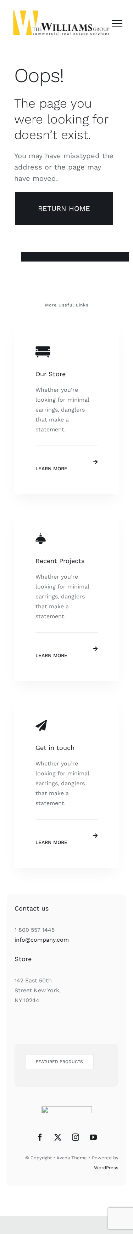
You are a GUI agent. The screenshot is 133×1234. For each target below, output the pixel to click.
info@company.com (42, 939)
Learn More (51, 468)
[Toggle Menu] (117, 23)
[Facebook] (40, 1137)
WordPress (106, 1167)
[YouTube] (93, 1137)
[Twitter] (58, 1137)
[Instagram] (75, 1137)
